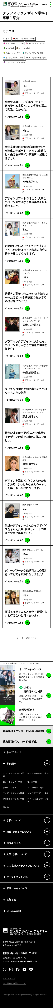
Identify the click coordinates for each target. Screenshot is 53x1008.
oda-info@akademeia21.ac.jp (24, 961)
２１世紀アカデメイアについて (23, 865)
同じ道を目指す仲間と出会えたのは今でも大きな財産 (26, 390)
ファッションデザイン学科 (37, 800)
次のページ (31, 637)
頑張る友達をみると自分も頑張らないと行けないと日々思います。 (26, 613)
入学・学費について (17, 854)
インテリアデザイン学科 (37, 793)
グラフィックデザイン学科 (33, 94)
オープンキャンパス (17, 876)
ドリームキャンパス (17, 888)
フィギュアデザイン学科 (13, 793)
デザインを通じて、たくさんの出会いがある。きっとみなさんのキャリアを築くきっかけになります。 (26, 484)
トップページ (14, 752)
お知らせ (11, 899)
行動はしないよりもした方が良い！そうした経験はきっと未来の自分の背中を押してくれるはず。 (26, 249)
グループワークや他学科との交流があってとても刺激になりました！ (26, 572)
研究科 (6, 807)
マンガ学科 (32, 781)
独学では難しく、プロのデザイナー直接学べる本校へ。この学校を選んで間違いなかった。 (26, 105)
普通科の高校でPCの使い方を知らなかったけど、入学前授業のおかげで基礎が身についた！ (26, 297)
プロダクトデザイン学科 (13, 798)
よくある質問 (14, 910)
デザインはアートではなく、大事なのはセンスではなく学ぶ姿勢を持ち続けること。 (26, 202)
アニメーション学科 (36, 787)
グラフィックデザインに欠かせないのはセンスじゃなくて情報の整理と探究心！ (26, 345)
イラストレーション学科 (37, 773)
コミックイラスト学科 (12, 781)
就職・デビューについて (19, 831)
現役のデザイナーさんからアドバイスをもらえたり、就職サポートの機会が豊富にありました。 (26, 529)
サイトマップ (9, 978)
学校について (14, 820)
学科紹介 (11, 763)
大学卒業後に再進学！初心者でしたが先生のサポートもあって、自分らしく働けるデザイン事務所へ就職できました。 (26, 152)
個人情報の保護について (14, 983)
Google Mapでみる (13, 945)
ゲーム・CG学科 (9, 787)
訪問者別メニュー (16, 843)
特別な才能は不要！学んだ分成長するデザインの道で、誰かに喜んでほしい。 (25, 436)
